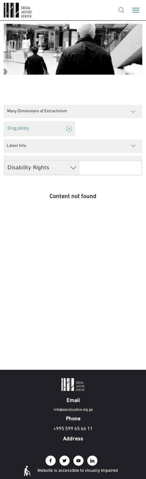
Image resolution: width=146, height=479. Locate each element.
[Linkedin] (92, 461)
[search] (121, 10)
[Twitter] (64, 461)
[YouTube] (78, 461)
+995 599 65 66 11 (73, 429)
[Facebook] (50, 461)
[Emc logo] (17, 16)
